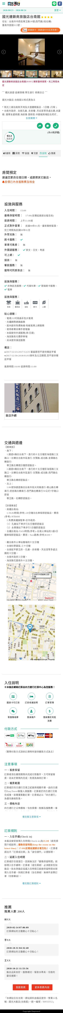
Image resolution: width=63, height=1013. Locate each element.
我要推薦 (21, 987)
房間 (17, 153)
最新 (8, 153)
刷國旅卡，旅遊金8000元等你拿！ (43, 30)
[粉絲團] (48, 126)
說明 (44, 153)
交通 (36, 153)
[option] (31, 398)
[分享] (40, 126)
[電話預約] (56, 126)
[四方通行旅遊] (13, 5)
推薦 (53, 153)
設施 (27, 153)
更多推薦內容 (42, 987)
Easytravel (36, 1011)
